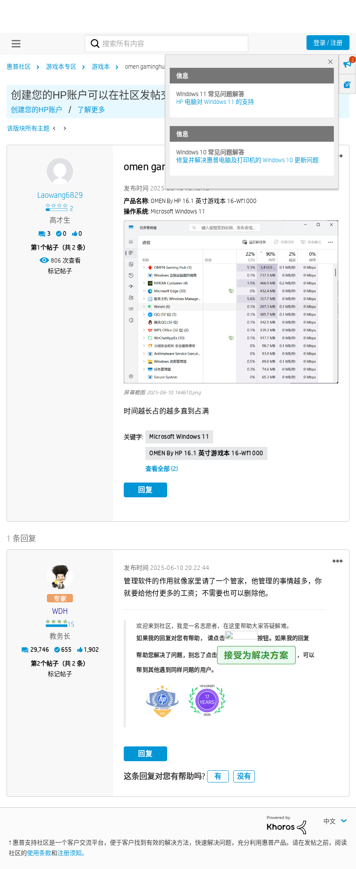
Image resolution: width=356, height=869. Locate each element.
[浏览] (14, 43)
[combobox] (166, 43)
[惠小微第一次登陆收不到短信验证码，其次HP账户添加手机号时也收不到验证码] (55, 128)
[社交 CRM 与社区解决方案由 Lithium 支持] (286, 824)
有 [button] (217, 776)
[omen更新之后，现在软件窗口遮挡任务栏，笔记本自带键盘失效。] (64, 128)
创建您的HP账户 (37, 109)
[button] (231, 301)
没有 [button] (244, 776)
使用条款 (39, 853)
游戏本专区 (61, 66)
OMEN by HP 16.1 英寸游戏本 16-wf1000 (206, 453)
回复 (145, 489)
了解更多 (91, 109)
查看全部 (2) (161, 469)
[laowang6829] (60, 171)
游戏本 (101, 66)
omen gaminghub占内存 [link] (155, 66)
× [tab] (330, 61)
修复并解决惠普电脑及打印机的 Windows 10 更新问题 (247, 160)
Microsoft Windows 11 (179, 436)
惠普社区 (19, 66)
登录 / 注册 (328, 43)
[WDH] (60, 576)
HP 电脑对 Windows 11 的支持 (215, 102)
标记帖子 (60, 271)
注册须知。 (72, 853)
